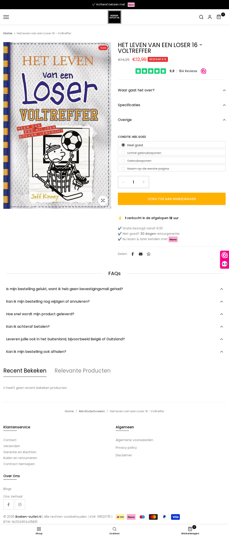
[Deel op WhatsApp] (149, 254)
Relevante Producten (83, 370)
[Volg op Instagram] (20, 504)
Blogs (7, 489)
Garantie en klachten (19, 452)
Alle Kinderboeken (92, 411)
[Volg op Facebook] (8, 504)
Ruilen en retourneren (20, 458)
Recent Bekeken (25, 370)
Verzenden (11, 446)
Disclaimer (124, 455)
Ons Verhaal (12, 496)
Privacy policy (126, 447)
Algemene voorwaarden (134, 440)
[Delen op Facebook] (132, 254)
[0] (218, 17)
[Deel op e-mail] (140, 254)
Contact (10, 440)
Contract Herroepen (19, 464)
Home (7, 33)
